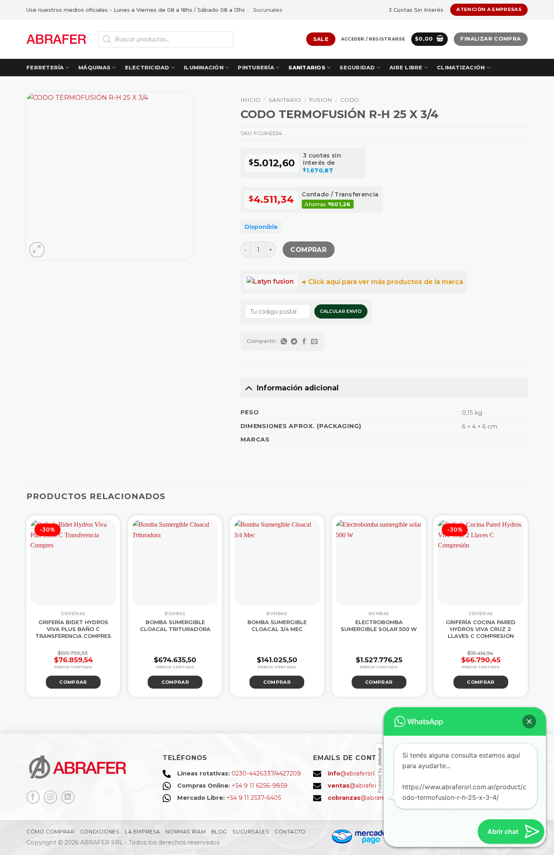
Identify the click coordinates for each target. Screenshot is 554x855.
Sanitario (284, 100)
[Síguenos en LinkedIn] (68, 797)
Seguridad (357, 68)
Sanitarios (306, 68)
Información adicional (298, 387)
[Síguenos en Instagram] (50, 797)
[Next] (539, 605)
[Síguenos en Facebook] (33, 797)
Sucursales (267, 9)
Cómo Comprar (50, 832)
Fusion (320, 100)
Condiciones (100, 832)
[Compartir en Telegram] (294, 341)
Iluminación (203, 68)
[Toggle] (248, 387)
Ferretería (45, 68)
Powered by (379, 770)
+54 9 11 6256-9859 (260, 785)
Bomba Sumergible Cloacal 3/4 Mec (277, 625)
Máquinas (94, 68)
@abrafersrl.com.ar (362, 773)
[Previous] (15, 605)
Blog (219, 832)
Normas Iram (185, 832)
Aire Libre (406, 68)
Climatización (461, 68)
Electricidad (147, 68)
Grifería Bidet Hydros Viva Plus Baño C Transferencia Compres (73, 629)
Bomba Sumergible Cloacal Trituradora (175, 625)
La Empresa (142, 832)
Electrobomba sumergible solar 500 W (379, 625)
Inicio (250, 100)
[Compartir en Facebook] (304, 341)
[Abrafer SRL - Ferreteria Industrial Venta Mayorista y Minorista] (56, 39)
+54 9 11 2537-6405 (253, 797)
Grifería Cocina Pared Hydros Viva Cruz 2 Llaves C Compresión (480, 629)
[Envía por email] (314, 341)
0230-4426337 (253, 773)
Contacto (290, 832)
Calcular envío (341, 311)
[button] (373, 39)
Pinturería (256, 68)
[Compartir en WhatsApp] (284, 341)
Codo (349, 100)
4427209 (288, 773)
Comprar (308, 250)
